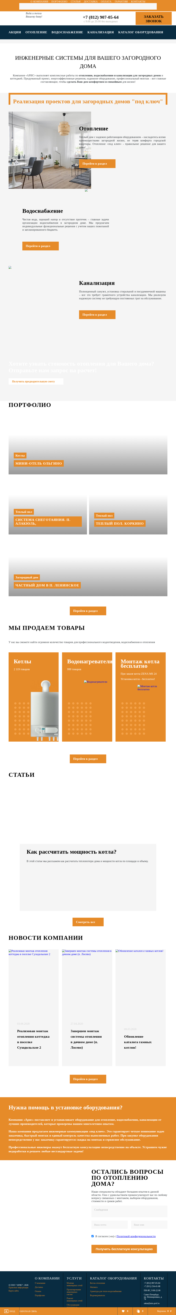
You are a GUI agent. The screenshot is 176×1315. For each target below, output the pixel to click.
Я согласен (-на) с (125, 1236)
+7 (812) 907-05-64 (101, 17)
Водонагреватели (97, 1295)
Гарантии (121, 1)
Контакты (138, 1)
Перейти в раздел (85, 611)
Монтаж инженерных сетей (74, 1284)
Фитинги (93, 1287)
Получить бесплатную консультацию (124, 1249)
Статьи (76, 1)
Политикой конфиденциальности (136, 1236)
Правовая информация (18, 1287)
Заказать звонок (154, 18)
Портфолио (59, 1)
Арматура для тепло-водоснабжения (106, 1291)
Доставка (91, 1)
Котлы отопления (97, 1283)
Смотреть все (85, 922)
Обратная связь (28, 1311)
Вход (12, 1311)
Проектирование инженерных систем (74, 1292)
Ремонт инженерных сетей (74, 1299)
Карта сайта (14, 1291)
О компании (39, 1)
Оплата (106, 1)
